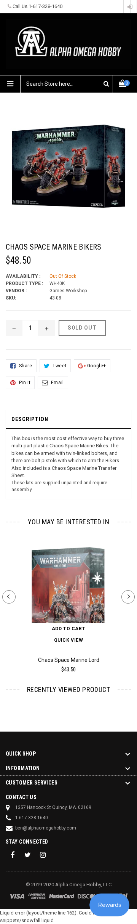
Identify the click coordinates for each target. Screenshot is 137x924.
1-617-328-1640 (45, 6)
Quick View (68, 640)
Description (29, 419)
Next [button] (128, 597)
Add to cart (69, 628)
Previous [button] (9, 597)
